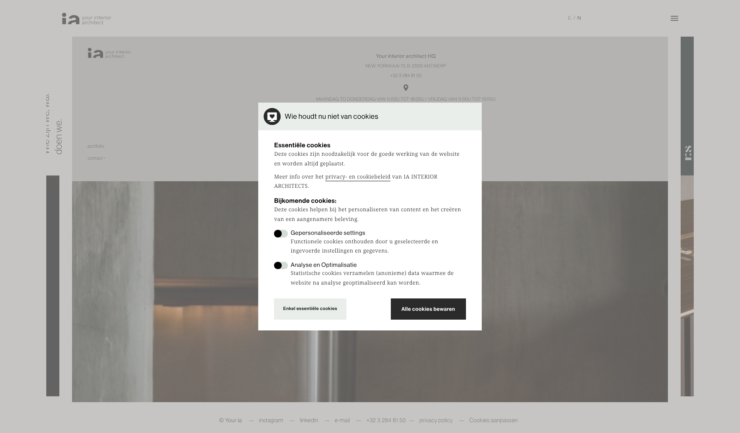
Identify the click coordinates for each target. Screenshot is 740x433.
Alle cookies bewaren (428, 308)
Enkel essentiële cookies (310, 309)
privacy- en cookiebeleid (357, 177)
